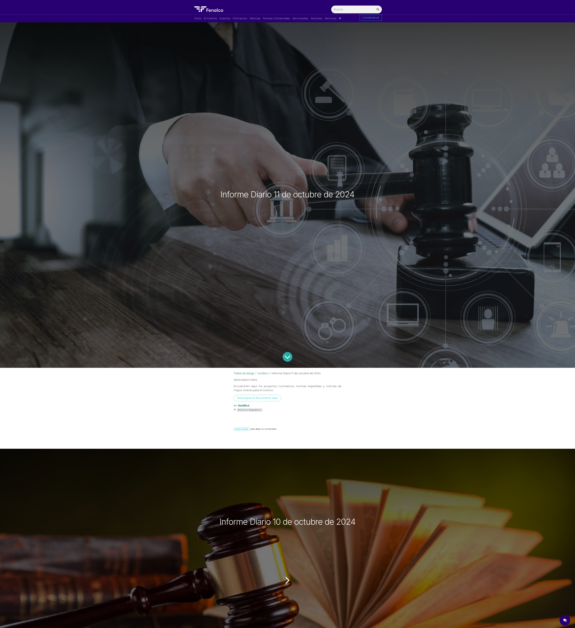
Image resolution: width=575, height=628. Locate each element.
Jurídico (263, 373)
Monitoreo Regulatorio (249, 410)
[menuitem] (198, 18)
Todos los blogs (244, 373)
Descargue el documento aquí (257, 398)
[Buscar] (378, 9)
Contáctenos (370, 17)
